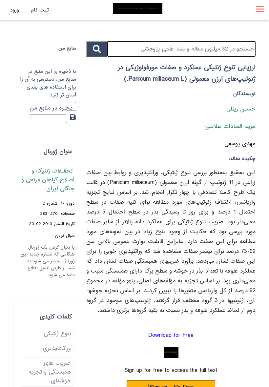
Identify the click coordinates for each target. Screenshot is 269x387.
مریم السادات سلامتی (229, 126)
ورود (14, 10)
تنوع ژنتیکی (57, 333)
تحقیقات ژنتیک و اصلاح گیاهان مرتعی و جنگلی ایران (47, 180)
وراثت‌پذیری (57, 348)
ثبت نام (40, 10)
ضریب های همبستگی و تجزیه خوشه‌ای (50, 372)
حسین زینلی (240, 109)
